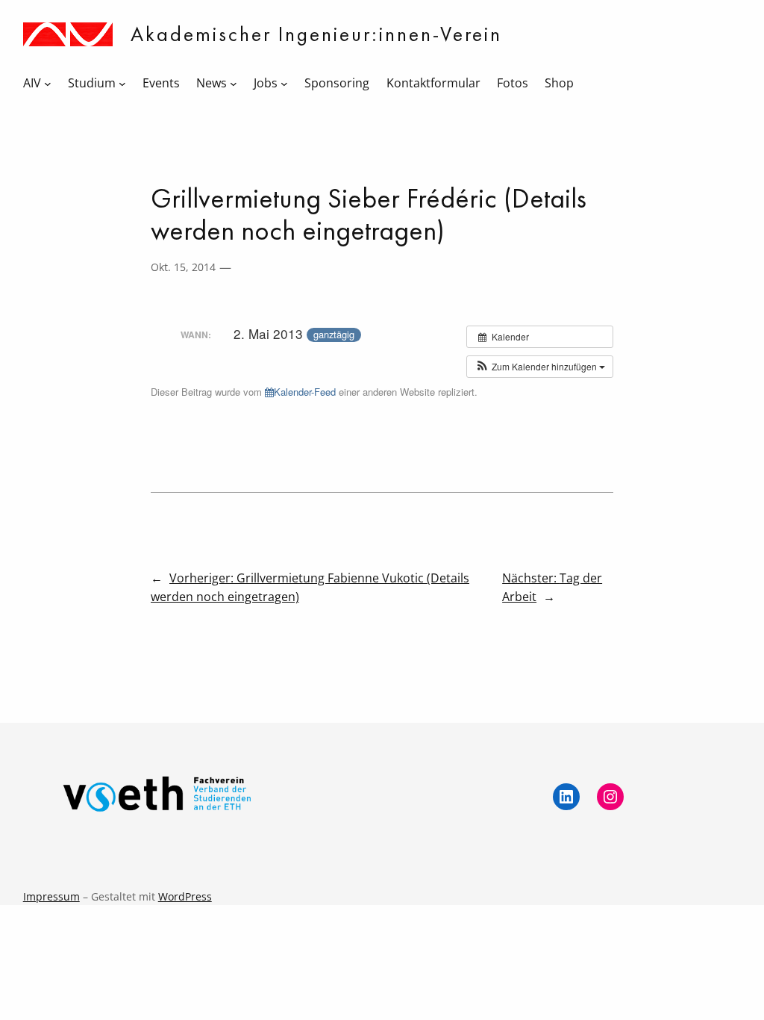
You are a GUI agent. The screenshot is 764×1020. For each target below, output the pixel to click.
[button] (540, 366)
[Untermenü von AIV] (47, 83)
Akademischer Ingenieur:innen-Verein (316, 34)
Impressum (51, 896)
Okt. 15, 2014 (183, 267)
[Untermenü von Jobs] (284, 83)
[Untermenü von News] (233, 83)
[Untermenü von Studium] (122, 83)
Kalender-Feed (305, 392)
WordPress (185, 896)
